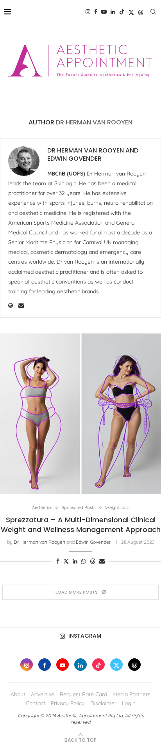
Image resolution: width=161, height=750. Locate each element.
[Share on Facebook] (57, 561)
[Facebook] (95, 11)
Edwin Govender (74, 158)
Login (129, 703)
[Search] (153, 11)
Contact (35, 703)
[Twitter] (131, 11)
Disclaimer (103, 703)
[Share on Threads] (92, 561)
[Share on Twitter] (66, 561)
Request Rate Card (83, 694)
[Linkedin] (113, 11)
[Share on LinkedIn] (75, 561)
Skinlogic (65, 183)
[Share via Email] (102, 561)
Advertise (42, 694)
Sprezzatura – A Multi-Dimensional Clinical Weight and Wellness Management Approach (81, 524)
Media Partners (131, 694)
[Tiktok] (122, 11)
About (18, 694)
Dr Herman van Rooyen (85, 150)
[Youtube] (104, 11)
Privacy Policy (68, 703)
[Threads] (140, 11)
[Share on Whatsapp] (83, 561)
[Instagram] (88, 11)
